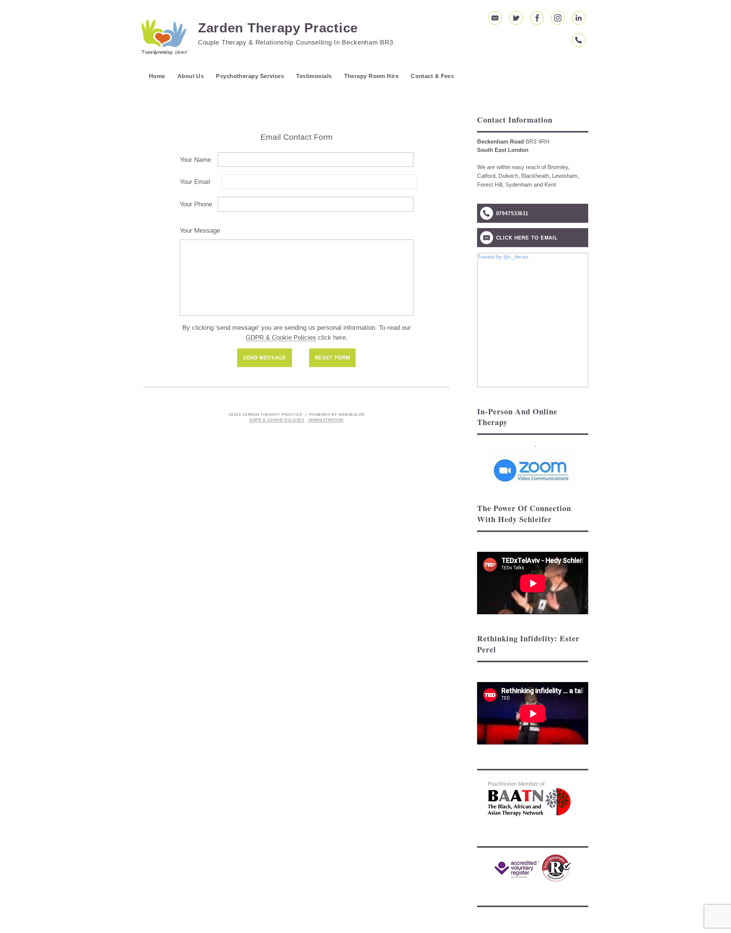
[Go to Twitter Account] (515, 17)
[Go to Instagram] (557, 17)
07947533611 (512, 213)
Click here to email (527, 238)
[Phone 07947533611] (578, 40)
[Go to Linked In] (578, 17)
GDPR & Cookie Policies (281, 337)
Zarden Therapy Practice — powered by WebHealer (304, 414)
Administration (325, 420)
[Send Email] (494, 17)
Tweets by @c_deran (502, 257)
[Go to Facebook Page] (536, 17)
